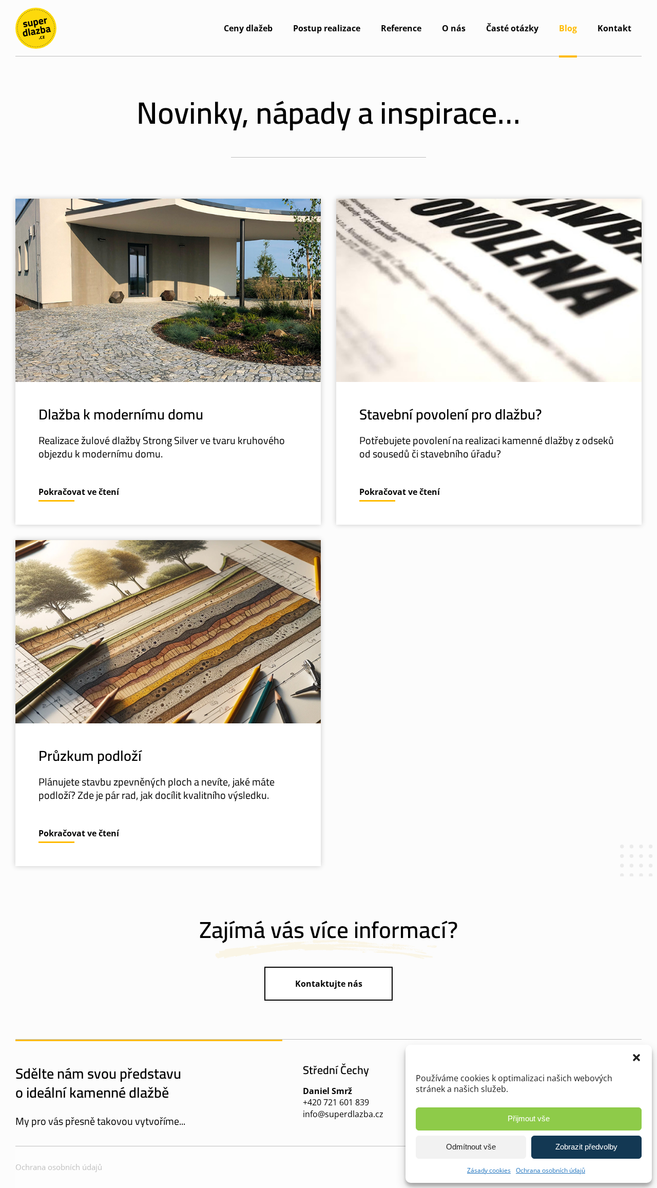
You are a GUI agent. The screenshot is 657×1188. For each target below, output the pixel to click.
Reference (401, 28)
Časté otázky (512, 28)
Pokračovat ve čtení (78, 491)
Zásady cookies (489, 1170)
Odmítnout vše (471, 1146)
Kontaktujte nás (328, 983)
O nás (454, 28)
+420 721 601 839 (336, 1102)
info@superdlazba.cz (343, 1114)
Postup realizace (326, 28)
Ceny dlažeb (248, 28)
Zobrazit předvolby (586, 1146)
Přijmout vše (529, 1118)
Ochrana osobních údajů (550, 1170)
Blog (568, 28)
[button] (636, 1057)
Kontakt (614, 28)
